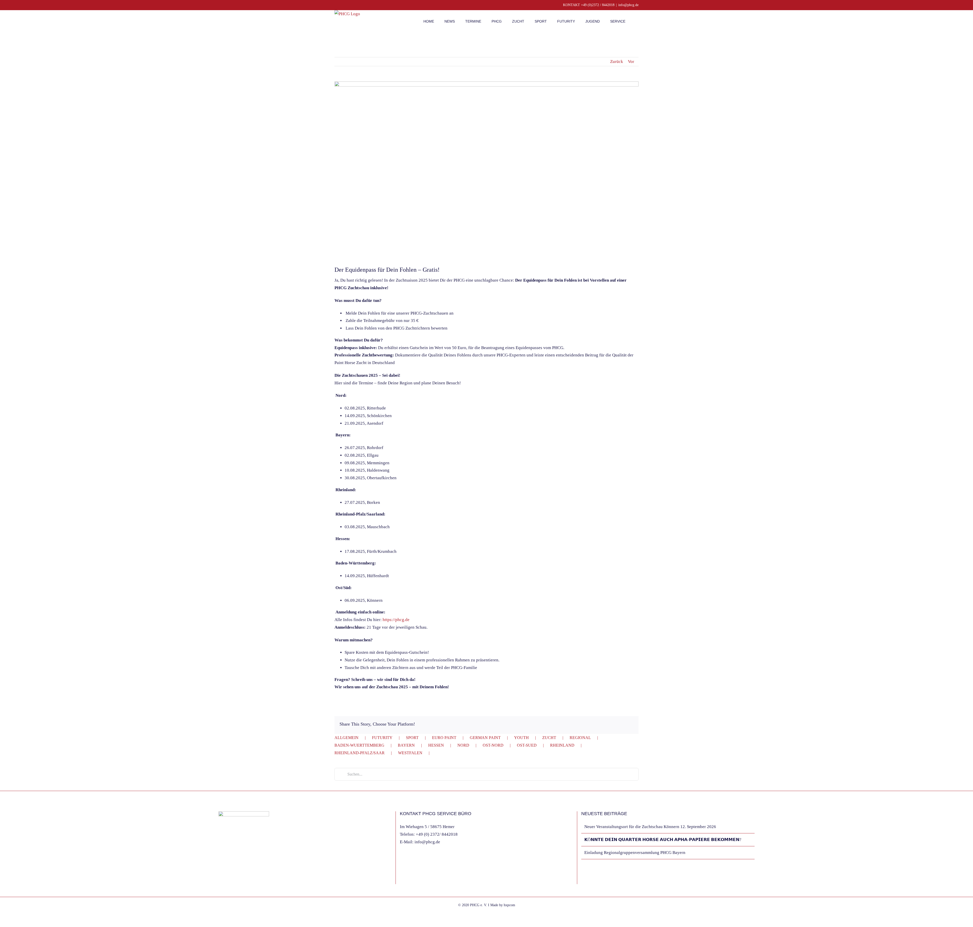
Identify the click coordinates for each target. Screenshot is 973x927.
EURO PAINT (444, 737)
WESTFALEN (410, 753)
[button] (637, 20)
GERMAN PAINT (485, 737)
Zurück (616, 61)
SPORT (412, 737)
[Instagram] (226, 879)
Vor (631, 61)
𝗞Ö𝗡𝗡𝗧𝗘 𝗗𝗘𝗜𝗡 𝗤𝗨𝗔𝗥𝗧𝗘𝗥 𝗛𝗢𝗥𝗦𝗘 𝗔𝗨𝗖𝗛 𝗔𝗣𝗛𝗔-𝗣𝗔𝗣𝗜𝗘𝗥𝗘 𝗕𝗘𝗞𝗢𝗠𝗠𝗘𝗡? (662, 839)
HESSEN (436, 745)
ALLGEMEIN (346, 737)
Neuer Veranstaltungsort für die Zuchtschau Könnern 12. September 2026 (650, 826)
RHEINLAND (562, 745)
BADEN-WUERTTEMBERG (359, 745)
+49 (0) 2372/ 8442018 (437, 834)
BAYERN (406, 745)
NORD (463, 745)
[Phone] (240, 879)
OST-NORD (493, 745)
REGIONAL (580, 737)
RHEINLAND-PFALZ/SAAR (359, 753)
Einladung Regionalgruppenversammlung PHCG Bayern (634, 852)
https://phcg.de (396, 619)
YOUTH (521, 737)
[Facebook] (219, 879)
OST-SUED (527, 745)
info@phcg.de (628, 5)
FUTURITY (382, 737)
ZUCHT (549, 737)
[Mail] (233, 879)
